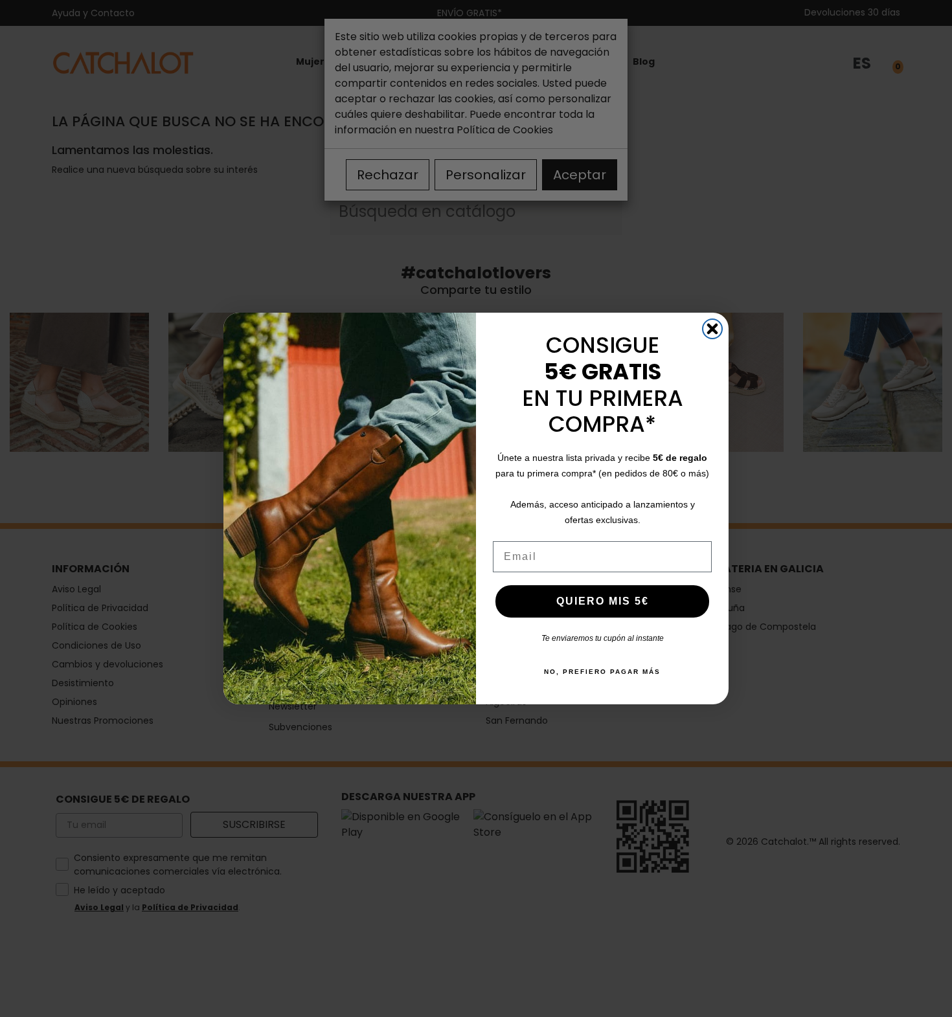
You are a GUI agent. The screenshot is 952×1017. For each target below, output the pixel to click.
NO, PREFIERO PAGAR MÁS (602, 671)
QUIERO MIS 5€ (602, 601)
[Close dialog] (712, 329)
